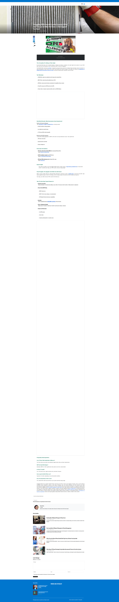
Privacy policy (80, 599)
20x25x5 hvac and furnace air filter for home (38, 496)
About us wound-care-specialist (73, 599)
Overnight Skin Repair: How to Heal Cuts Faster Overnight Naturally (42, 586)
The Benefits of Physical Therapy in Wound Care (56, 518)
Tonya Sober (42, 505)
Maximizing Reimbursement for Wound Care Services (43, 592)
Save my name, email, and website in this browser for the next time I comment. (44, 574)
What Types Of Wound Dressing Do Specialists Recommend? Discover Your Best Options (63, 549)
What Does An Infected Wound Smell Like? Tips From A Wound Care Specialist (61, 538)
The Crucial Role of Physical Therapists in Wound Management (58, 528)
